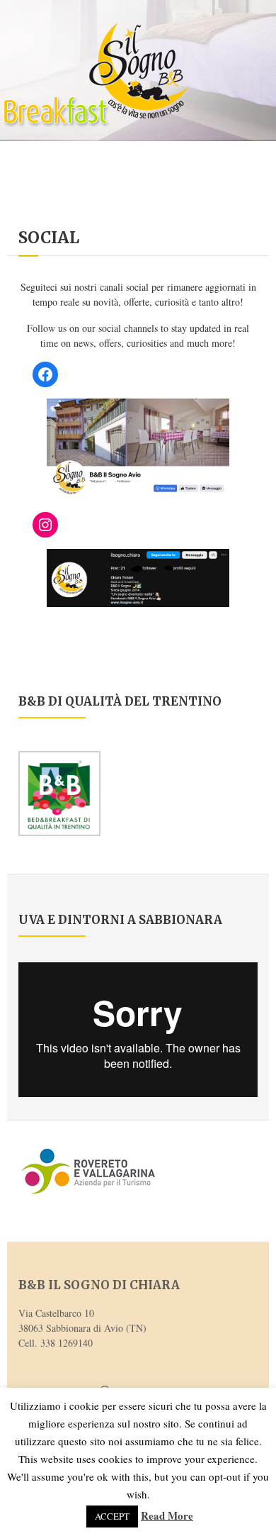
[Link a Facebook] (45, 374)
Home (30, 220)
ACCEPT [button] (112, 1516)
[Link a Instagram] (45, 525)
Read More (167, 1515)
